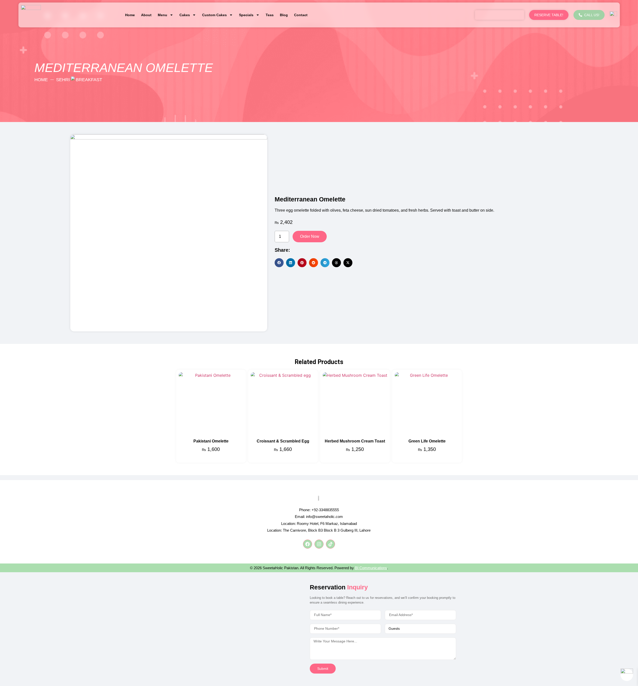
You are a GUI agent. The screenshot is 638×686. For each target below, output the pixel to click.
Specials (246, 15)
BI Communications (371, 568)
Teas (270, 15)
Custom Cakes (214, 15)
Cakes (184, 15)
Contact (301, 15)
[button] (279, 262)
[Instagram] (319, 544)
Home (130, 15)
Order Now (309, 236)
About (146, 15)
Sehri (63, 79)
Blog (284, 15)
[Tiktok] (330, 544)
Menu (162, 15)
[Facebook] (307, 544)
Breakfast (89, 79)
